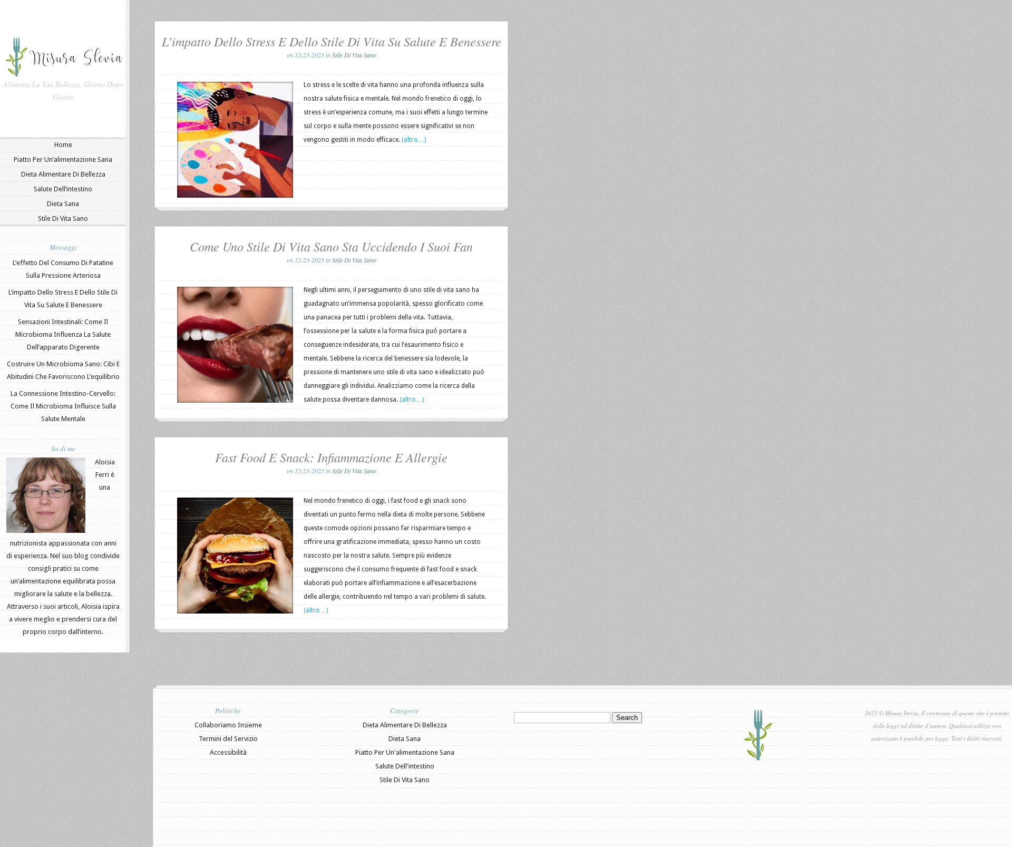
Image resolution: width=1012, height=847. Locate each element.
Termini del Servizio (228, 739)
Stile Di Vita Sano (63, 218)
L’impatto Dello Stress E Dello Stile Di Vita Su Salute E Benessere (331, 41)
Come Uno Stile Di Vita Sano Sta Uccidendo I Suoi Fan (331, 246)
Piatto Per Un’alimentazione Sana (63, 159)
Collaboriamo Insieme (228, 725)
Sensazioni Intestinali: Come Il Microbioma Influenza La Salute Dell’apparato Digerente (63, 334)
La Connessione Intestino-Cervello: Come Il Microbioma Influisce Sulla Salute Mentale (63, 406)
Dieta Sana (63, 204)
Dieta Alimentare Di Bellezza (63, 174)
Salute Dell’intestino (63, 189)
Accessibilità (228, 752)
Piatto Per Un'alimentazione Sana (404, 752)
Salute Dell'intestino (404, 766)
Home (63, 145)
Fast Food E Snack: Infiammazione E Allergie (331, 457)
